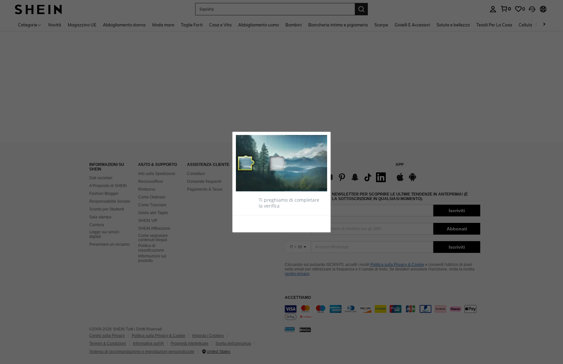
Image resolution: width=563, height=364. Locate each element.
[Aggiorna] (251, 223)
